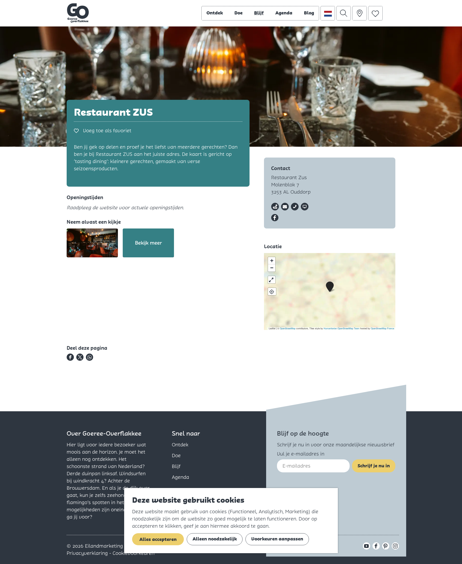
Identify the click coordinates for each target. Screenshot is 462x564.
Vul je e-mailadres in (300, 454)
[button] (330, 286)
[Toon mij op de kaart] (272, 291)
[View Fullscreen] (271, 279)
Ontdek (180, 445)
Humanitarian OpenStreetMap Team (341, 328)
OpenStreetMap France (382, 328)
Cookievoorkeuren (133, 553)
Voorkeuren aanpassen (277, 539)
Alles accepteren (158, 539)
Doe (176, 455)
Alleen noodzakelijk (214, 539)
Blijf (176, 466)
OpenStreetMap (287, 328)
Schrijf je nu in (374, 466)
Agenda (180, 477)
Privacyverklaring (88, 553)
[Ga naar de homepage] (78, 13)
